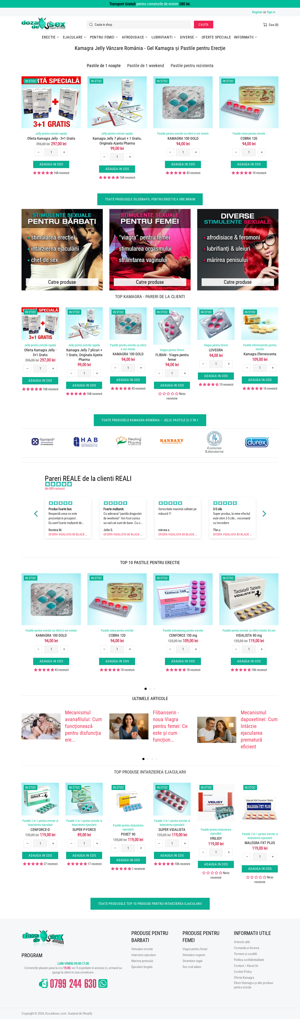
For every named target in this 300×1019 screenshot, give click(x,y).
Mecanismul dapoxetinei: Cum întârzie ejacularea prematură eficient (259, 729)
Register (257, 12)
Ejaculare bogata (141, 967)
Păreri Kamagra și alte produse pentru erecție (253, 985)
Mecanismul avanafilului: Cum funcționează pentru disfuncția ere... (83, 726)
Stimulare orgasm (194, 955)
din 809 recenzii (55, 489)
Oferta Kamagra (244, 978)
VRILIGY (216, 838)
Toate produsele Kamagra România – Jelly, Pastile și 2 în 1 (150, 420)
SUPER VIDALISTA (172, 829)
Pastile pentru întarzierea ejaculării (216, 831)
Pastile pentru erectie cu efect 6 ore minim (183, 133)
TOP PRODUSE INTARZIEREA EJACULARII (150, 772)
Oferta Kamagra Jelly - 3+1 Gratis (51, 138)
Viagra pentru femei (172, 350)
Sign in (271, 12)
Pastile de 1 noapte (104, 65)
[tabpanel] (51, 626)
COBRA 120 (248, 138)
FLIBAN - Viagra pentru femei (172, 357)
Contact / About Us (246, 966)
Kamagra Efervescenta (260, 354)
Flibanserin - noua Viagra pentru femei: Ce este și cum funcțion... (170, 726)
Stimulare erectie (142, 949)
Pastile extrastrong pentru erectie (183, 630)
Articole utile (242, 942)
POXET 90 (128, 834)
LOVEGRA (216, 350)
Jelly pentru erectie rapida (51, 133)
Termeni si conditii (245, 954)
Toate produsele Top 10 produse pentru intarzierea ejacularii (150, 904)
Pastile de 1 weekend (145, 65)
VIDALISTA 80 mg (249, 635)
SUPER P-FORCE (84, 829)
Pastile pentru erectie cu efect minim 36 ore (248, 630)
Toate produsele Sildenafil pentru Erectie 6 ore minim (150, 199)
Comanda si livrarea (246, 948)
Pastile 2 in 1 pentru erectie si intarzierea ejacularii (40, 823)
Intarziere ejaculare (143, 955)
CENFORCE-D (40, 829)
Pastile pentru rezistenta (192, 65)
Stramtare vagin (192, 961)
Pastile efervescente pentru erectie (260, 347)
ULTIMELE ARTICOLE (150, 698)
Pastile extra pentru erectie (249, 133)
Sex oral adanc (192, 967)
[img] (152, 484)
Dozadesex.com (43, 24)
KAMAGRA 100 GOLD (183, 138)
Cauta (204, 25)
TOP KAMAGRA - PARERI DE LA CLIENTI (150, 296)
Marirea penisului (142, 961)
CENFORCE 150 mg (183, 635)
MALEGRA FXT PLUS (260, 843)
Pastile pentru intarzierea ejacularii (128, 827)
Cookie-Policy (243, 972)
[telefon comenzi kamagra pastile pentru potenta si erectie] (73, 983)
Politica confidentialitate (249, 960)
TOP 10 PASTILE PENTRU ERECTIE (150, 562)
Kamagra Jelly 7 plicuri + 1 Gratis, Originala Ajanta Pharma (117, 140)
